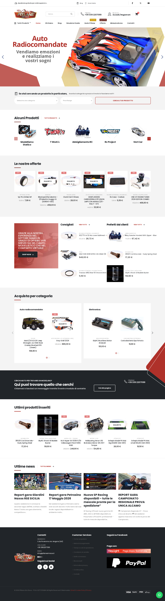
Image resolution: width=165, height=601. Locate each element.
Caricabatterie (128, 338)
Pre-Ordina (34, 333)
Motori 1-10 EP (94, 438)
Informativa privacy (81, 565)
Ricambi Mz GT (124, 195)
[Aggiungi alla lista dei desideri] (32, 174)
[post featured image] (26, 131)
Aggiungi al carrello (26, 189)
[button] (149, 138)
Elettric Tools (129, 271)
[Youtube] (148, 3)
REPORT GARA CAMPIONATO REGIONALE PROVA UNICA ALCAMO (131, 500)
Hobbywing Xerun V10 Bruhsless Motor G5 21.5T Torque (94, 442)
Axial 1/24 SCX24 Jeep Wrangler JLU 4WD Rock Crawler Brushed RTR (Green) (33, 344)
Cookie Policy (80, 590)
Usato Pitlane (90, 22)
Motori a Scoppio (138, 195)
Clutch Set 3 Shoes (71, 197)
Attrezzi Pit (117, 438)
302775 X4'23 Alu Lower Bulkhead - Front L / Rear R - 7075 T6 (102, 235)
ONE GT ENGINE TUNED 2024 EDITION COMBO (140, 198)
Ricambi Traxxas (97, 271)
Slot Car (137, 142)
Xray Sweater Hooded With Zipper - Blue (140, 235)
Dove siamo (92, 3)
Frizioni (69, 195)
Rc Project (110, 142)
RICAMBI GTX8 (129, 252)
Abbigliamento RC (82, 142)
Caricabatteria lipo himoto (132, 340)
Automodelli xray (68, 338)
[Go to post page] (30, 481)
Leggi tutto (49, 189)
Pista (80, 252)
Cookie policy (79, 570)
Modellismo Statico (27, 143)
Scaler (33, 338)
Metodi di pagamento (82, 543)
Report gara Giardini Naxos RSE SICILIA (29, 496)
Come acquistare (80, 539)
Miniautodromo (116, 23)
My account (78, 561)
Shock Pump (138, 271)
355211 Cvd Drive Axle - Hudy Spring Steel (141, 254)
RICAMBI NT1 (95, 233)
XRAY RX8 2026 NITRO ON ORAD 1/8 (92, 254)
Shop (60, 23)
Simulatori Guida (73, 23)
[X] (140, 3)
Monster (48, 195)
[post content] (24, 181)
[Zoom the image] (24, 554)
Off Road (22, 195)
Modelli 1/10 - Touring (71, 438)
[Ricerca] (71, 14)
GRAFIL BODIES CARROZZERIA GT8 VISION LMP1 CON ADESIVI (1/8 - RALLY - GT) (94, 200)
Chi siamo (49, 23)
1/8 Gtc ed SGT (90, 195)
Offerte (103, 22)
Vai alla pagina (104, 388)
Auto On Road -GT (56, 338)
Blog (81, 3)
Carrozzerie (98, 195)
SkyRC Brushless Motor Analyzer (102, 341)
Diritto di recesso (80, 557)
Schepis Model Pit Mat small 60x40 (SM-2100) (140, 441)
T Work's (54, 142)
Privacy (88, 590)
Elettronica (137, 338)
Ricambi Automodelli (113, 195)
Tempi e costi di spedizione (84, 548)
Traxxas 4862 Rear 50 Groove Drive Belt (94, 273)
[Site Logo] (25, 14)
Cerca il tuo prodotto (123, 100)
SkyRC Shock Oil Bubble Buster (137, 273)
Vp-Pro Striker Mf (25, 197)
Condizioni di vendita (81, 552)
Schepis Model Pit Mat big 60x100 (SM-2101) (117, 441)
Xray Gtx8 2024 (62, 340)
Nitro (73, 195)
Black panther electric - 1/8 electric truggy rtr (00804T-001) (47, 199)
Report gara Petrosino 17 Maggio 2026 (65, 496)
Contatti (130, 23)
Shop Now (26, 254)
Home (38, 23)
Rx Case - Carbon (117, 197)
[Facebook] (132, 3)
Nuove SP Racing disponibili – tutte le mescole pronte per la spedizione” (99, 500)
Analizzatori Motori (102, 338)
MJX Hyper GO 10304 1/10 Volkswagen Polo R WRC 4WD (71, 442)
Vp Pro (28, 195)
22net (72, 590)
